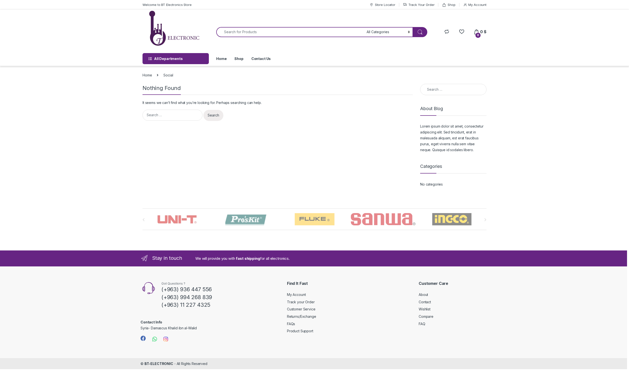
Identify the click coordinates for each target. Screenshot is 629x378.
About (423, 294)
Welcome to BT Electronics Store (167, 5)
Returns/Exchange (301, 316)
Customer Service (301, 309)
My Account (477, 5)
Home (221, 59)
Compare (426, 316)
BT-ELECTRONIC (158, 364)
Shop (451, 5)
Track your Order (301, 302)
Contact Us (261, 59)
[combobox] (290, 32)
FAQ (422, 324)
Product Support (300, 331)
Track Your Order (421, 5)
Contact (425, 302)
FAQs (291, 324)
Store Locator (385, 5)
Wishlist (424, 309)
